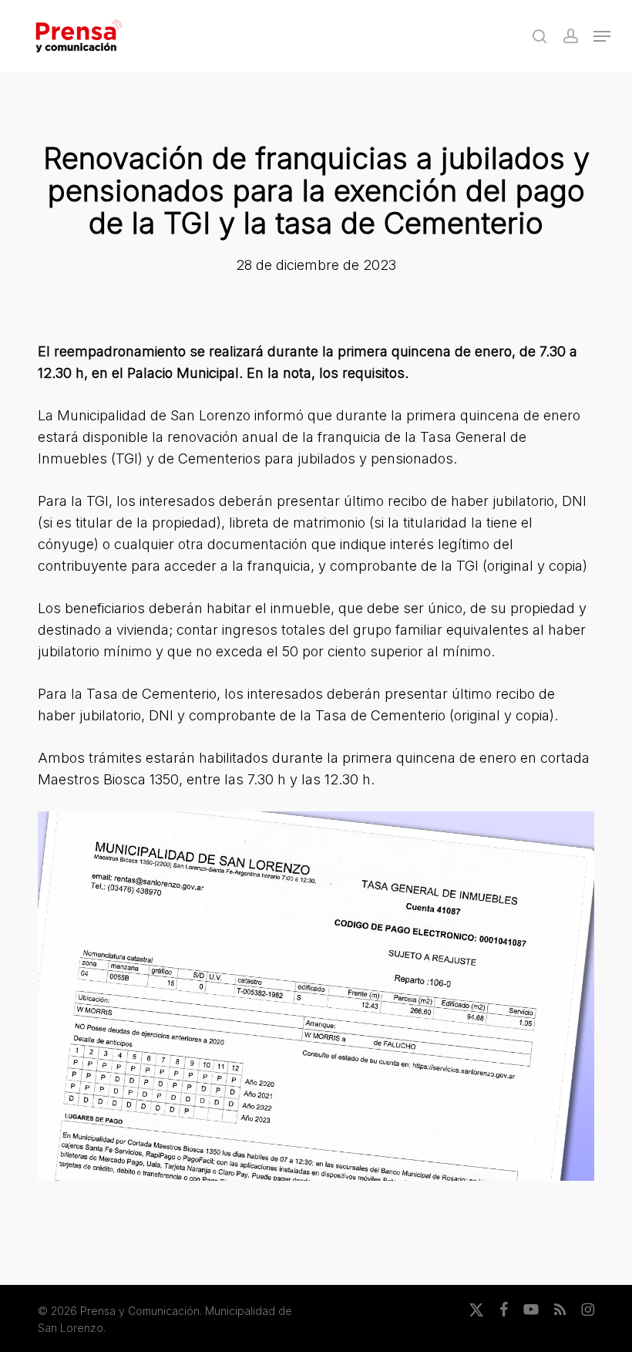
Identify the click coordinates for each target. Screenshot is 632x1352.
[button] (601, 36)
